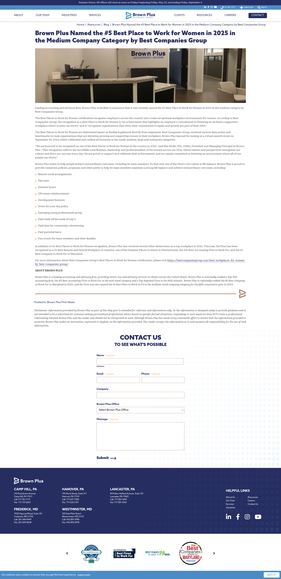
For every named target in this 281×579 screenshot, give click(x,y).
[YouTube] (215, 7)
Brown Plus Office (108, 404)
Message (107, 419)
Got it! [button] (271, 575)
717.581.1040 (120, 499)
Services (95, 15)
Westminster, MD (77, 509)
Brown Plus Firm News (61, 302)
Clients (179, 15)
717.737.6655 (24, 502)
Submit (103, 458)
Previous (67, 553)
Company (102, 389)
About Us (230, 497)
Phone (150, 374)
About (18, 15)
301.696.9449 (24, 520)
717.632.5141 (72, 502)
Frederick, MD (26, 509)
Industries (69, 15)
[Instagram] (211, 7)
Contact (257, 15)
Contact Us (253, 504)
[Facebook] (208, 7)
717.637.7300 (72, 499)
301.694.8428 (24, 522)
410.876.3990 (72, 520)
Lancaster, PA (122, 489)
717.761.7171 (24, 499)
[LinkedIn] (205, 7)
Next (214, 553)
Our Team (42, 15)
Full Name (100, 366)
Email (105, 374)
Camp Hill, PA (25, 489)
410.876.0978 (72, 522)
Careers (230, 15)
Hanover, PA (73, 489)
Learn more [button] (84, 575)
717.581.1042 (120, 502)
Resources (204, 15)
